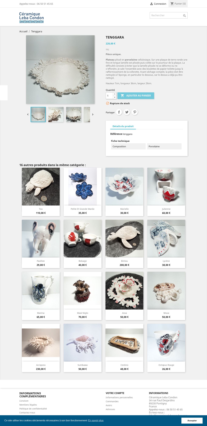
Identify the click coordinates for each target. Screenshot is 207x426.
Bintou (124, 260)
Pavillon (41, 260)
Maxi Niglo (82, 313)
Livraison (23, 400)
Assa (124, 313)
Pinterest (135, 112)
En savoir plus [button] (96, 420)
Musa (166, 313)
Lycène (166, 260)
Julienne (166, 208)
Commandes (112, 401)
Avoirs (109, 405)
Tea (41, 208)
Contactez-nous (27, 412)
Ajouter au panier (136, 95)
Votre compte (115, 393)
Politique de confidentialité (33, 408)
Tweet (127, 112)
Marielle (124, 208)
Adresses (110, 409)
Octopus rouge (166, 365)
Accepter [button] (192, 420)
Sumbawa (83, 365)
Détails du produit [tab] (123, 126)
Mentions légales (28, 404)
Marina (40, 313)
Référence (116, 133)
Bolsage (83, 260)
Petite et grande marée (82, 208)
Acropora (40, 365)
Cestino (124, 365)
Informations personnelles (119, 397)
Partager (119, 112)
